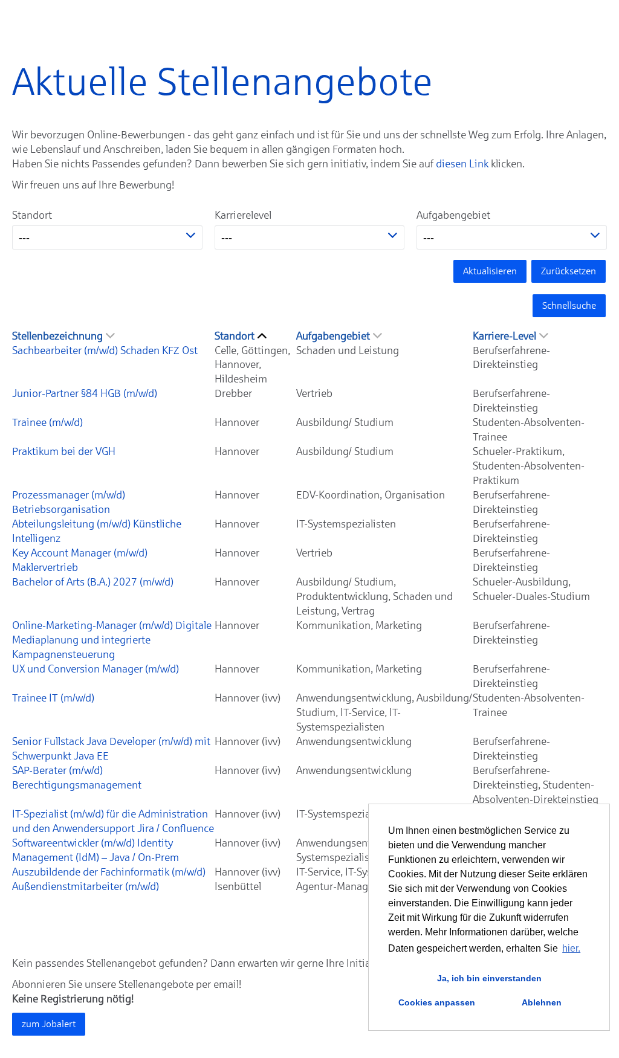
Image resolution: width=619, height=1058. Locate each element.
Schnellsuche (569, 305)
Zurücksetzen (568, 271)
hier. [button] (571, 948)
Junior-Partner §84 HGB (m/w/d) (84, 393)
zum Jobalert (49, 1024)
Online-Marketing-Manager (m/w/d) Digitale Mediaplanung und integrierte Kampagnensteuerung (112, 639)
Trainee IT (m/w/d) (53, 698)
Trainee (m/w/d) (47, 422)
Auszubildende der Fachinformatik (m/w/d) (109, 872)
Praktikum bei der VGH (63, 451)
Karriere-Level (504, 336)
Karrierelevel (243, 215)
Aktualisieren (490, 271)
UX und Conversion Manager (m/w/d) (95, 669)
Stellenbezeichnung (57, 336)
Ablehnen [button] (542, 1002)
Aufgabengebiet (453, 215)
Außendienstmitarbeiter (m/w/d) (85, 886)
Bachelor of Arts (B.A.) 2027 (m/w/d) (92, 582)
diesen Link (462, 164)
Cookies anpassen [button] (436, 1002)
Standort (32, 215)
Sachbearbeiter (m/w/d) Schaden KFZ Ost (105, 350)
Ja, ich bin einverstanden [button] (489, 978)
